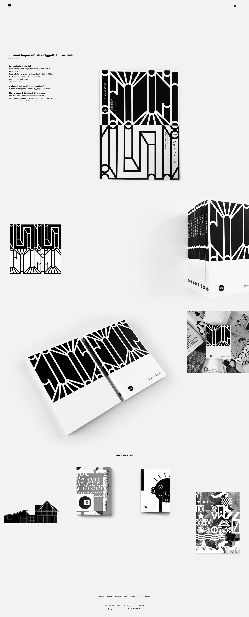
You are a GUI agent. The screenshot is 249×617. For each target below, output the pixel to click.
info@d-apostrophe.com (113, 609)
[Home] (10, 6)
